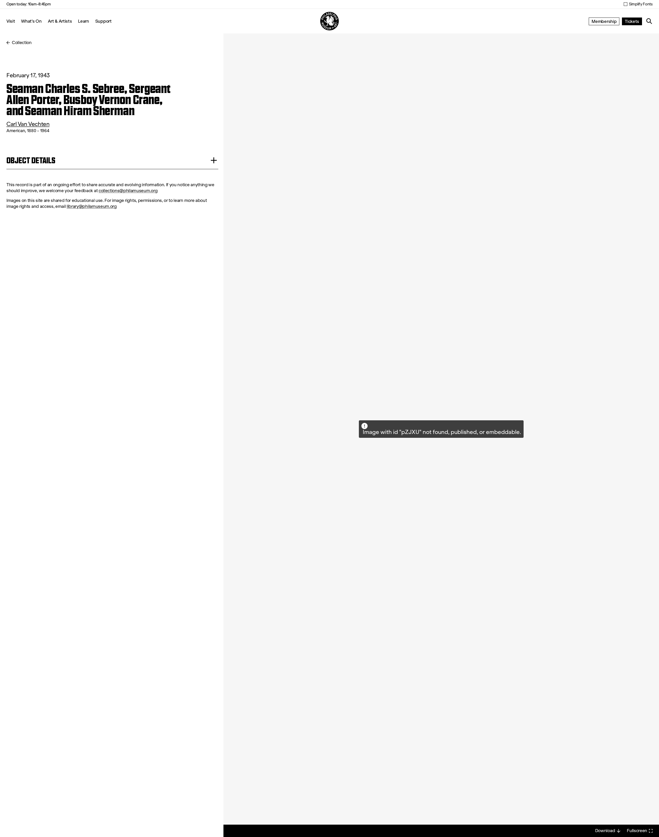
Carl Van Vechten (27, 124)
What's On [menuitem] (31, 21)
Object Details (30, 160)
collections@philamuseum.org (128, 190)
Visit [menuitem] (10, 21)
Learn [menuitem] (83, 21)
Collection (22, 42)
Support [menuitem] (103, 21)
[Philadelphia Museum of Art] (329, 21)
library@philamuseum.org (92, 206)
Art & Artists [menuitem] (60, 21)
